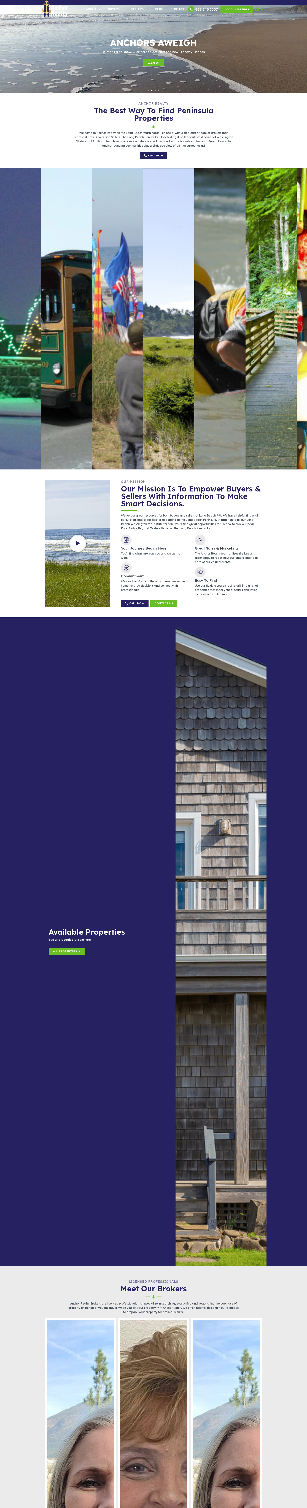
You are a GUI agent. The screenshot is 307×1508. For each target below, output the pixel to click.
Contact (178, 9)
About (91, 9)
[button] (148, 90)
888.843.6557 (206, 9)
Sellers (137, 9)
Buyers (114, 9)
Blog (159, 9)
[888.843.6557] (191, 9)
